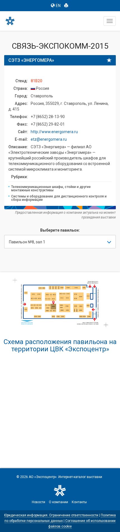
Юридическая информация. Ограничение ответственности (51, 515)
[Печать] (66, 5)
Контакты (79, 502)
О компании (58, 502)
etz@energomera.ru (49, 139)
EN (58, 5)
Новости (38, 502)
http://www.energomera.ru (54, 132)
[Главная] (13, 21)
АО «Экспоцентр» (43, 477)
